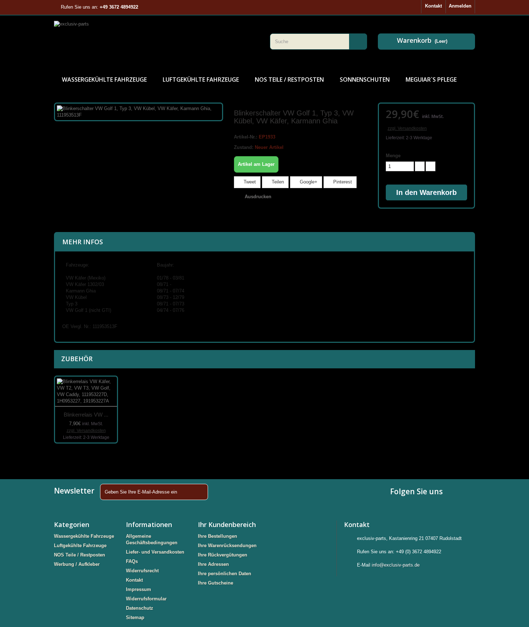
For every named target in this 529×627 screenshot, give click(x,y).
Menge (393, 155)
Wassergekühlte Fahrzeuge (104, 79)
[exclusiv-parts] (156, 41)
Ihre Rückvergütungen (222, 555)
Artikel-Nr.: (245, 137)
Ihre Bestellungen (217, 536)
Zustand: (243, 147)
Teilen (277, 182)
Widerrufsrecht (142, 570)
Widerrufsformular (146, 598)
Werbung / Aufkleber (77, 564)
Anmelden (460, 6)
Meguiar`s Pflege (431, 79)
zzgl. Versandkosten (407, 128)
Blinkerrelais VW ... (86, 415)
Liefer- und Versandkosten (155, 552)
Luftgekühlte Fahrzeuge (201, 79)
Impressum (138, 589)
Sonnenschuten (365, 79)
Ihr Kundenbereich (227, 524)
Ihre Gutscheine (215, 583)
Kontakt (433, 6)
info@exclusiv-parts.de (396, 565)
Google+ (307, 182)
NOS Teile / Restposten (289, 79)
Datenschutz (139, 608)
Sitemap (135, 617)
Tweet (249, 182)
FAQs (132, 561)
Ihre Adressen (213, 564)
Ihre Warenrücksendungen (227, 545)
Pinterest (342, 182)
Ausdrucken (258, 196)
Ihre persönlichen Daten (224, 573)
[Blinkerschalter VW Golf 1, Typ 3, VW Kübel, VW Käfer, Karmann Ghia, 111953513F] (138, 111)
